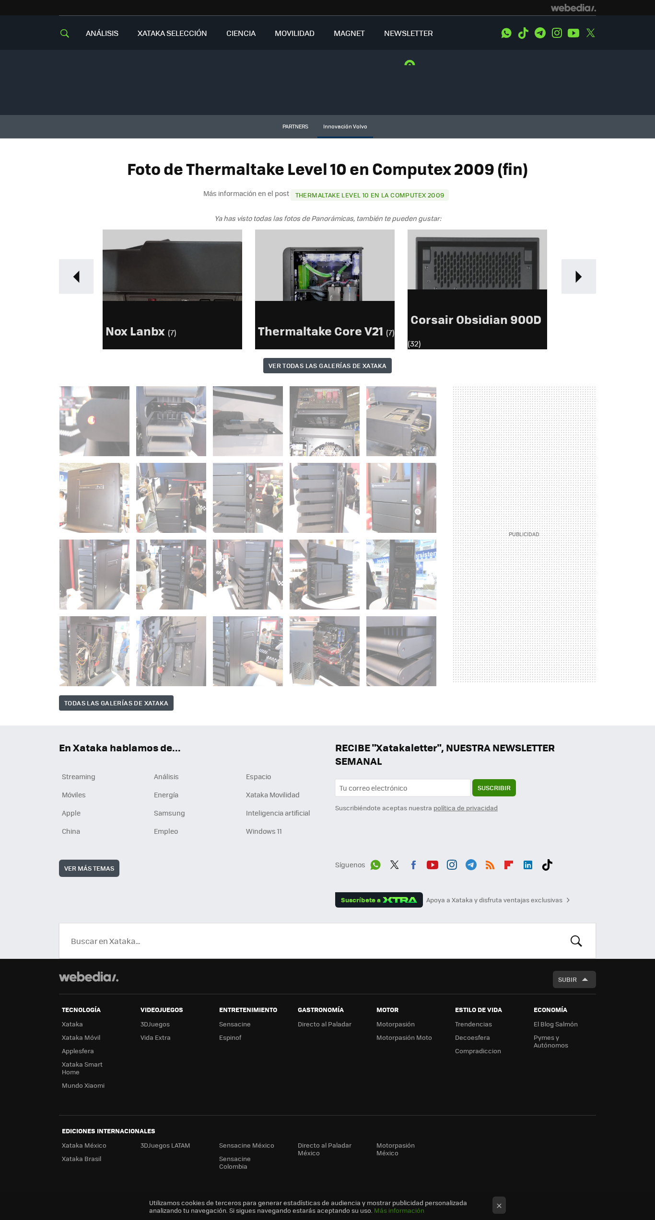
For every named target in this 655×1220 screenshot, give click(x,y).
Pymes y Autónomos (551, 1041)
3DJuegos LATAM (165, 1145)
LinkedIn (528, 863)
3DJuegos (155, 1023)
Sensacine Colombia (235, 1162)
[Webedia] (573, 7)
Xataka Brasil (81, 1158)
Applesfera (78, 1050)
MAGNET (349, 32)
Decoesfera (472, 1037)
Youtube (573, 33)
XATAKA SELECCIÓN (172, 32)
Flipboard (508, 863)
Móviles (74, 794)
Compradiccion (478, 1050)
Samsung (169, 812)
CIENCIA (241, 32)
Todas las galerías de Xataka (116, 702)
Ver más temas (89, 868)
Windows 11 (264, 831)
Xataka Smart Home (82, 1067)
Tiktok (523, 33)
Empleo (166, 831)
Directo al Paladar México (324, 1148)
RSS (490, 863)
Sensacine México (246, 1145)
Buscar (576, 940)
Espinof (230, 1037)
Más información (399, 1210)
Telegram (540, 33)
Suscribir (494, 787)
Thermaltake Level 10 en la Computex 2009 (369, 194)
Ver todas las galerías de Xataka (327, 365)
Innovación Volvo (345, 126)
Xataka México (84, 1145)
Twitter (590, 33)
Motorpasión (395, 1023)
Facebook (413, 863)
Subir (567, 979)
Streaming (78, 776)
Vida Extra (155, 1037)
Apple (71, 812)
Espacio (258, 776)
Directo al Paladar (324, 1023)
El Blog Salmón (556, 1023)
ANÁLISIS (102, 32)
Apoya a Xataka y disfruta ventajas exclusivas (494, 900)
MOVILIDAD (295, 32)
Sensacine (235, 1023)
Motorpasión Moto (404, 1037)
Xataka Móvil (81, 1037)
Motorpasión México (395, 1148)
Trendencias (473, 1023)
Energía (166, 794)
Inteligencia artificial (278, 812)
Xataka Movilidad (273, 794)
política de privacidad (465, 807)
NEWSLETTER (408, 32)
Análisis (166, 776)
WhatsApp (506, 33)
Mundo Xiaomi (83, 1085)
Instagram (556, 33)
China (71, 831)
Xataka (72, 1023)
